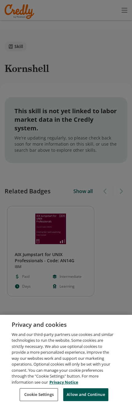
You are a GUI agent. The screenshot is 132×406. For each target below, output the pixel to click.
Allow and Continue (86, 394)
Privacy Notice (63, 382)
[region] (66, 360)
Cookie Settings (39, 394)
